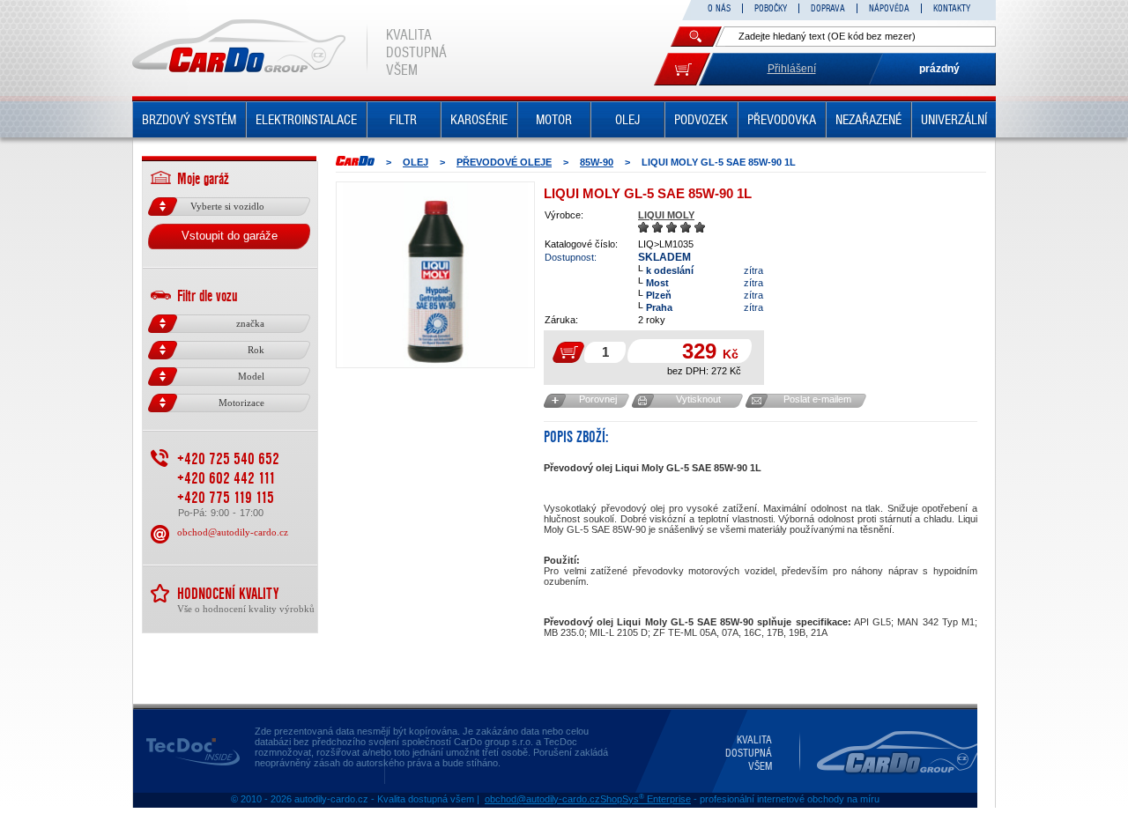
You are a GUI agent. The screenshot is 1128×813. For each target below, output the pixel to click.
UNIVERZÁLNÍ (954, 120)
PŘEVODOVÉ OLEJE (504, 162)
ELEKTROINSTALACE (306, 120)
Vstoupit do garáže (230, 235)
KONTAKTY (951, 8)
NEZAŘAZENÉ (868, 120)
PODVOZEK (701, 120)
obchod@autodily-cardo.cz (232, 532)
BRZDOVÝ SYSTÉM (189, 120)
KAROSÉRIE (479, 120)
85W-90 (596, 162)
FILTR (403, 120)
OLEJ (627, 120)
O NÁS (719, 8)
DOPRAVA (828, 8)
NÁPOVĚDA (889, 8)
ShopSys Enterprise (645, 799)
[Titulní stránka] (355, 161)
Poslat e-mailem (817, 399)
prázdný (939, 69)
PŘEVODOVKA (781, 120)
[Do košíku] (682, 69)
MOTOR (554, 120)
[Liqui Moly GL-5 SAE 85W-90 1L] (435, 274)
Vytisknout (698, 399)
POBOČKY (770, 8)
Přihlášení (792, 69)
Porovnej (598, 399)
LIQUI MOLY (666, 215)
